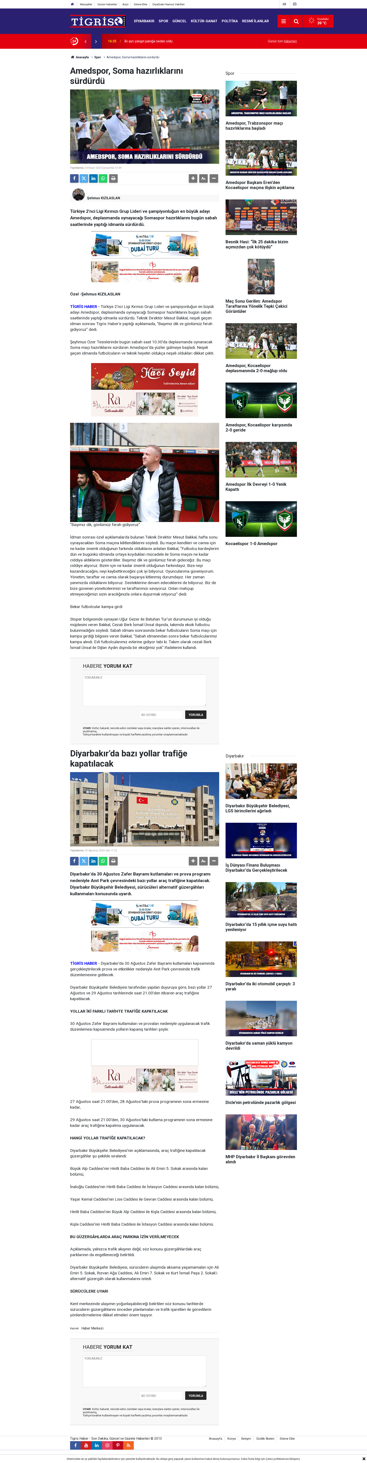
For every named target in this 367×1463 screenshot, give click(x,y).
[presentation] (85, 41)
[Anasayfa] (72, 4)
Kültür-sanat (204, 21)
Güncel (179, 21)
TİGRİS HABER (83, 306)
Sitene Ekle (140, 4)
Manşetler (86, 4)
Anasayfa (82, 57)
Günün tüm (282, 41)
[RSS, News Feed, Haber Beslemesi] (128, 1445)
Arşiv (125, 4)
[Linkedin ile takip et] (96, 1445)
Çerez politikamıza (277, 1458)
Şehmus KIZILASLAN (103, 198)
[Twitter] (84, 178)
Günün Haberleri (107, 4)
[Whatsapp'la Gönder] (103, 178)
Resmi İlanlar (255, 21)
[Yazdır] (113, 178)
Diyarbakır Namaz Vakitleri (168, 4)
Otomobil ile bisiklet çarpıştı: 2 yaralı (151, 41)
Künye (231, 1439)
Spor (163, 21)
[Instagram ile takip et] (107, 1445)
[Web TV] (284, 4)
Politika (230, 21)
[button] (193, 178)
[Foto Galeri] (294, 4)
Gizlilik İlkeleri (265, 1439)
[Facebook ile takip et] (75, 1445)
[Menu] (284, 21)
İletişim (246, 1439)
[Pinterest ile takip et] (118, 1445)
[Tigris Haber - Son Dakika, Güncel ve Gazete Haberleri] (98, 21)
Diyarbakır (144, 21)
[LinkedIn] (93, 178)
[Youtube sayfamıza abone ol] (86, 1445)
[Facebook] (74, 178)
